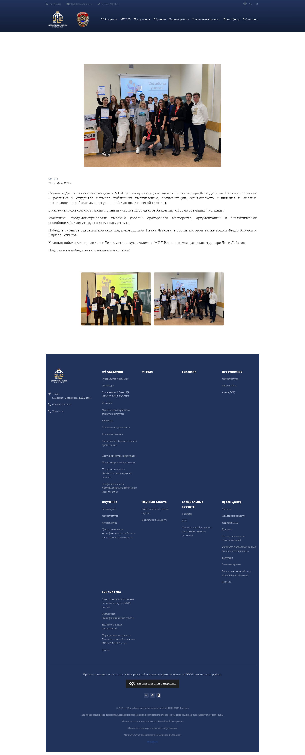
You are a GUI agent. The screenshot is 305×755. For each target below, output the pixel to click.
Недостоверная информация (118, 462)
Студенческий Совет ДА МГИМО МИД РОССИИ (115, 394)
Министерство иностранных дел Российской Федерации (152, 721)
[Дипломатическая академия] (58, 19)
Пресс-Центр (231, 19)
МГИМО (126, 19)
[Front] (59, 375)
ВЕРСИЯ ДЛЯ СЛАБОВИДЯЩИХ (156, 683)
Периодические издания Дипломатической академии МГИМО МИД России (118, 639)
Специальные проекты (206, 19)
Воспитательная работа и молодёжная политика (237, 573)
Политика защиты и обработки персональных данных (117, 473)
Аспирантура (229, 385)
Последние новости (233, 516)
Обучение (160, 19)
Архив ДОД (228, 392)
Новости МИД (230, 522)
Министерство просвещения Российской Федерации (152, 734)
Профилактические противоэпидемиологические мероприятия (119, 488)
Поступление (142, 19)
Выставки (227, 557)
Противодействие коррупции (119, 455)
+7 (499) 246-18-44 (110, 4)
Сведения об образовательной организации (119, 443)
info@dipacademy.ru (80, 4)
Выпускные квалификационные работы (118, 615)
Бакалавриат (109, 509)
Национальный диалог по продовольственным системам (197, 531)
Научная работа (179, 19)
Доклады (187, 514)
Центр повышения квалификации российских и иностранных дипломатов (119, 533)
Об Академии (109, 19)
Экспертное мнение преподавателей (233, 538)
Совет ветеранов (231, 564)
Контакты (55, 4)
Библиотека (250, 19)
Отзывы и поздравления (116, 427)
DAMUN (226, 582)
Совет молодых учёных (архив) (155, 511)
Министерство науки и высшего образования (152, 728)
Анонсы (226, 509)
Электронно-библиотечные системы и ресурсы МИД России (118, 603)
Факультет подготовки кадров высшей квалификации (239, 549)
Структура (108, 385)
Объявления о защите (154, 520)
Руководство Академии (115, 379)
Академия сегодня (112, 434)
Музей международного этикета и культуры (116, 412)
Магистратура (230, 379)
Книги (105, 650)
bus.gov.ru (152, 741)
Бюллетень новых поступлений (112, 626)
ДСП (184, 520)
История (107, 403)
